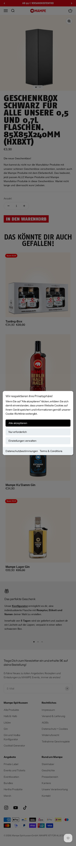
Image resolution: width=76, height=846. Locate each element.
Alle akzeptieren (17, 423)
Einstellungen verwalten (22, 440)
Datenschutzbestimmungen (22, 451)
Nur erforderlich (17, 431)
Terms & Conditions (51, 451)
